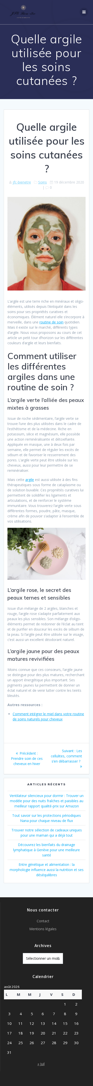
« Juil (41, 1063)
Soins (42, 182)
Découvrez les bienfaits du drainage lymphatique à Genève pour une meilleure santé (46, 849)
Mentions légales (43, 929)
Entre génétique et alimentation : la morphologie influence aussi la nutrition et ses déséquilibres (47, 869)
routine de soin (51, 322)
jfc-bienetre (22, 182)
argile (29, 479)
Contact (43, 921)
